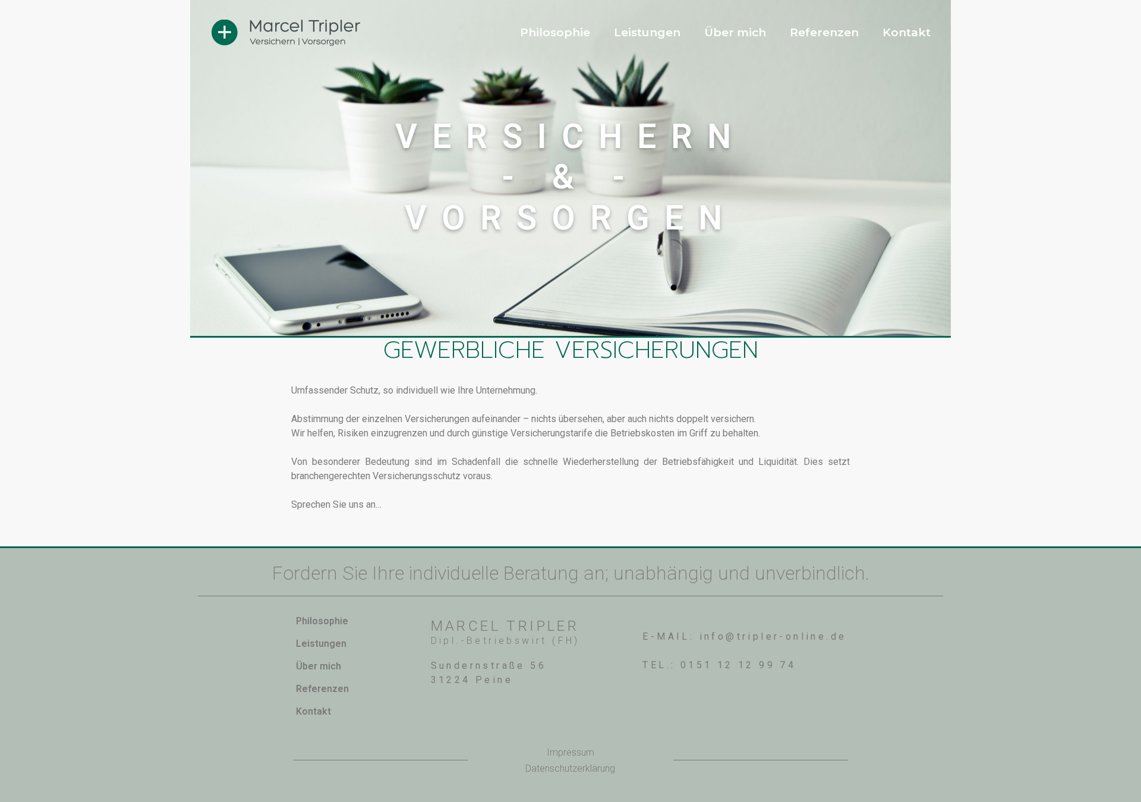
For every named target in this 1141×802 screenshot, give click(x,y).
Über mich (735, 32)
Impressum (570, 752)
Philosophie (555, 32)
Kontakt (906, 32)
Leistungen (647, 32)
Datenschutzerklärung (570, 768)
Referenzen (824, 32)
